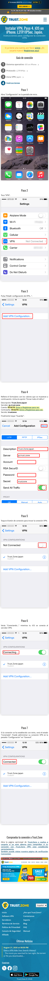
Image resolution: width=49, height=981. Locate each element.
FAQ (25, 927)
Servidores (6, 920)
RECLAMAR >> (24, 6)
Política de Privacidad (11, 927)
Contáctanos (28, 916)
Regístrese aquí (31, 50)
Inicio (4, 912)
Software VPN (8, 916)
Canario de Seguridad (11, 931)
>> (20, 13)
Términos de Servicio (10, 923)
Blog (25, 923)
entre (37, 47)
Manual (26, 931)
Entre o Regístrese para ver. (28, 407)
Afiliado (5, 934)
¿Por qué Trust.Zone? (32, 912)
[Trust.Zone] (14, 19)
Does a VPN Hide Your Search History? (20, 950)
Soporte (26, 920)
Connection (6, 854)
